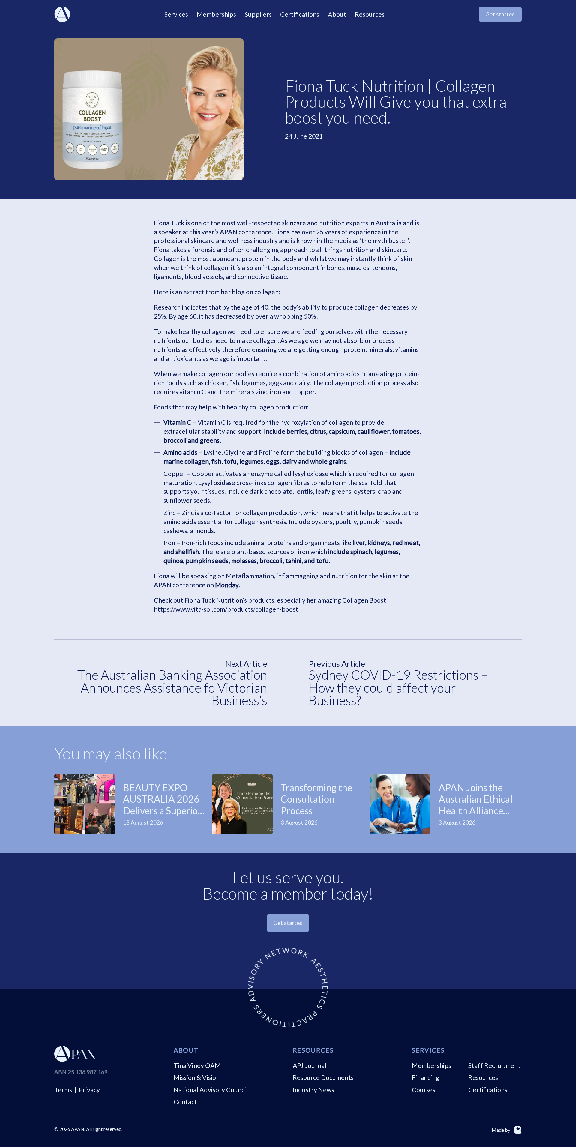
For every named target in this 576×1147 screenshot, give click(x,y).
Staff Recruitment (494, 1065)
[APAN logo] (62, 14)
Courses (423, 1090)
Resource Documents (323, 1077)
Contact (185, 1102)
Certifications (487, 1090)
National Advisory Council (211, 1090)
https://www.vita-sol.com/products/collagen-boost (226, 609)
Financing (425, 1077)
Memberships (431, 1065)
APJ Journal (309, 1065)
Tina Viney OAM (197, 1065)
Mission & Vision (197, 1077)
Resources (483, 1077)
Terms (63, 1090)
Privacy (89, 1090)
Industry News (313, 1090)
